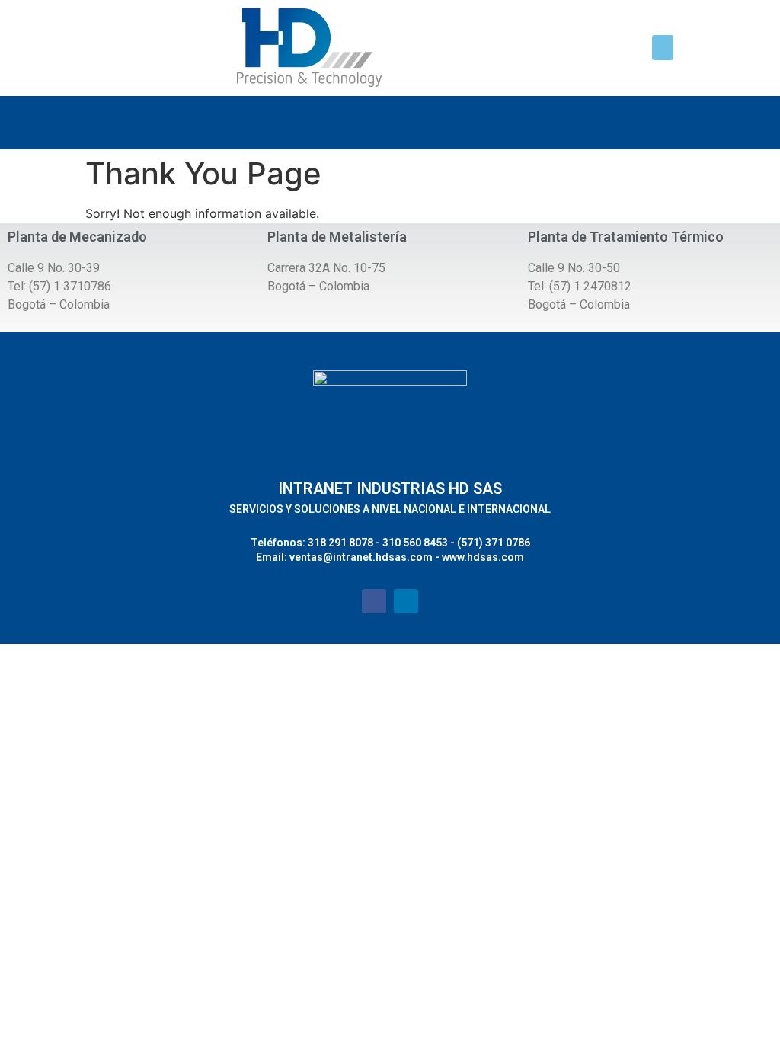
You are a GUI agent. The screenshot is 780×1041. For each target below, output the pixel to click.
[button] (662, 47)
